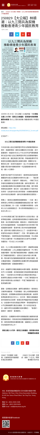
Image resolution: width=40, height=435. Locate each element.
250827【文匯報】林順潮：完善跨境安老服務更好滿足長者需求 (10, 357)
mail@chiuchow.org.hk (18, 406)
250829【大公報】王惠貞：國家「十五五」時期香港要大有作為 (30, 357)
